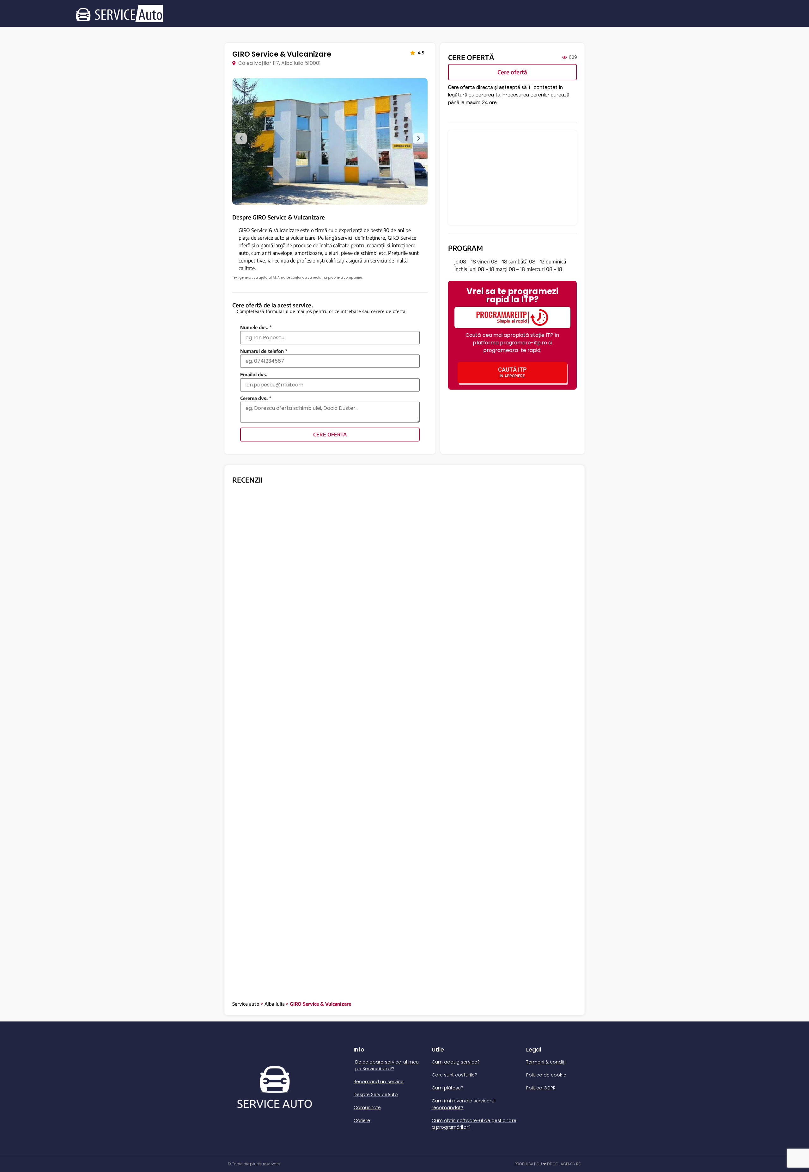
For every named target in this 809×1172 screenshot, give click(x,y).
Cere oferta (330, 434)
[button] (241, 138)
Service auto (245, 1004)
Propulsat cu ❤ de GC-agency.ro (548, 1164)
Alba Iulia (275, 1004)
